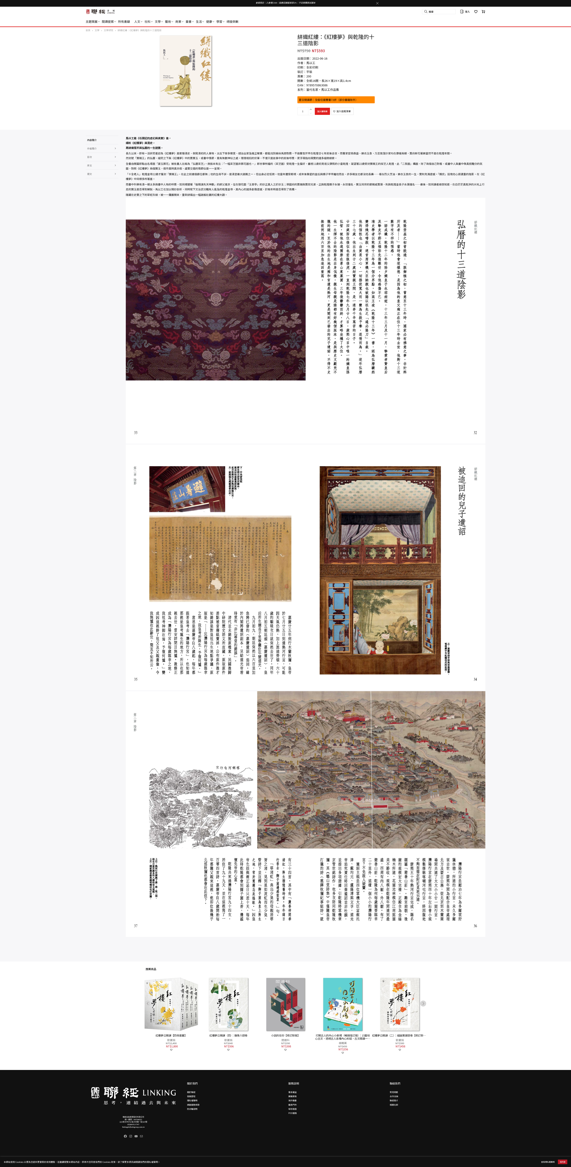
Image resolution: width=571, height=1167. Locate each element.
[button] (342, 111)
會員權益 (292, 1092)
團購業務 (292, 1096)
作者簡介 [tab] (92, 148)
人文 (137, 21)
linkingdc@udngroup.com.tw (133, 1127)
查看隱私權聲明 (548, 1161)
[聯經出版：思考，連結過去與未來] (100, 11)
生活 (199, 21)
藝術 (168, 21)
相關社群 (394, 1104)
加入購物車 (322, 111)
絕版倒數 (233, 21)
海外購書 (292, 1100)
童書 (189, 21)
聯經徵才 (394, 1100)
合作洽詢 (394, 1096)
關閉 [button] (377, 3)
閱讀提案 (108, 21)
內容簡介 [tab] (92, 140)
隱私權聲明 (192, 1100)
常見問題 (394, 1092)
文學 (158, 21)
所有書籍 (124, 21)
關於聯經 (191, 1092)
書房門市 (292, 1104)
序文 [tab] (89, 165)
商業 (178, 21)
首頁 (88, 30)
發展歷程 (191, 1096)
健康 (209, 21)
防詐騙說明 (192, 1108)
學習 (219, 21)
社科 (147, 21)
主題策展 (92, 21)
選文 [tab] (89, 174)
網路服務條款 (193, 1104)
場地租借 (292, 1108)
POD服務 (292, 1113)
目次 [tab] (89, 157)
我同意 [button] (562, 1161)
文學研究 (108, 30)
